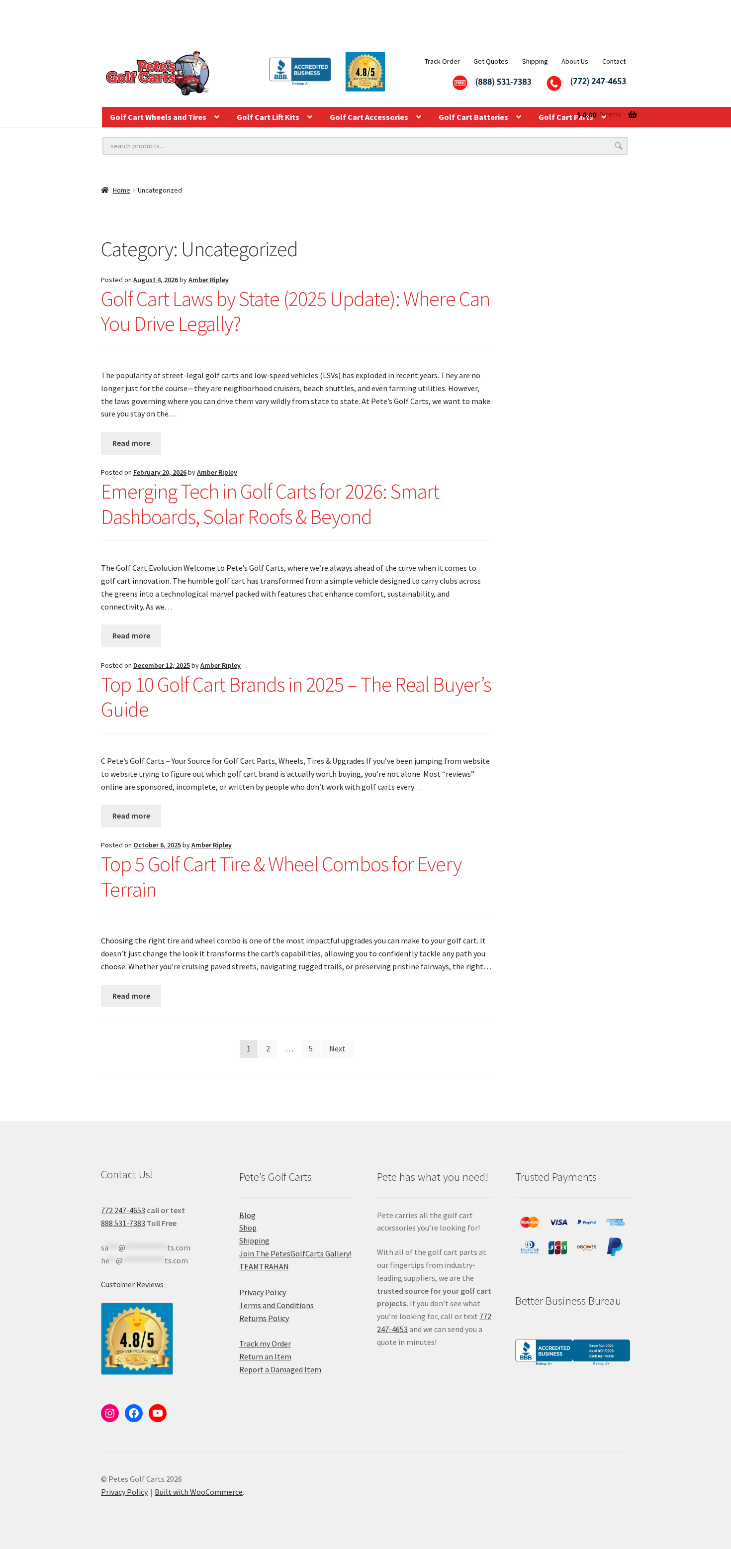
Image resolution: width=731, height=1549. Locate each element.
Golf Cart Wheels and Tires (158, 117)
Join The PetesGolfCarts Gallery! (295, 1253)
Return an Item (265, 1356)
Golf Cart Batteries (473, 117)
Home (121, 190)
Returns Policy (264, 1318)
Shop (248, 1228)
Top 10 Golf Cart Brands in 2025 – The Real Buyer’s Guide (296, 697)
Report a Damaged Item (280, 1369)
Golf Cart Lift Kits (268, 117)
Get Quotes (490, 61)
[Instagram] (110, 1413)
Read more (131, 443)
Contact (614, 61)
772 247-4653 (123, 1210)
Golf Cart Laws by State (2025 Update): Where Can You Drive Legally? (295, 311)
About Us (574, 61)
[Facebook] (134, 1413)
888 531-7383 (123, 1223)
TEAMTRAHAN (264, 1266)
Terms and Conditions (276, 1305)
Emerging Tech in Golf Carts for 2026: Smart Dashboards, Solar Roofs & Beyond (270, 503)
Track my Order (265, 1343)
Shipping (535, 61)
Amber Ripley (208, 279)
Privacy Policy (262, 1292)
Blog (247, 1215)
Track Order (442, 61)
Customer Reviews (132, 1284)
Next (337, 1048)
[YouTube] (158, 1413)
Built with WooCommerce (199, 1492)
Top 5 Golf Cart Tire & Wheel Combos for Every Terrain (281, 876)
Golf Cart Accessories (369, 117)
